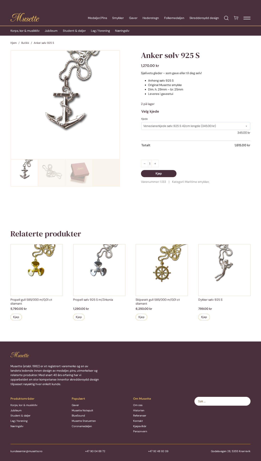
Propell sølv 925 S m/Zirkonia (93, 300)
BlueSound (78, 415)
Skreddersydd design (204, 18)
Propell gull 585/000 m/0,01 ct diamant (31, 302)
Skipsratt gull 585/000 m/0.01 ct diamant (158, 302)
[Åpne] (247, 18)
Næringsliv (122, 31)
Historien (138, 410)
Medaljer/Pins (97, 18)
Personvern (140, 431)
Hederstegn (151, 18)
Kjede (144, 118)
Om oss (137, 405)
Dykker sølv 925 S (210, 300)
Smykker (118, 18)
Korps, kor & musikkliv (25, 31)
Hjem (13, 43)
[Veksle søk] (226, 18)
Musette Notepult (82, 410)
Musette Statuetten (84, 421)
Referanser (139, 415)
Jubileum (51, 31)
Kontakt (138, 421)
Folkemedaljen (174, 18)
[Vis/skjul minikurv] (236, 18)
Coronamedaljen (82, 426)
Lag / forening (100, 31)
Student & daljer (74, 31)
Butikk (25, 43)
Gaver (133, 18)
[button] (114, 55)
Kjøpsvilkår (139, 426)
